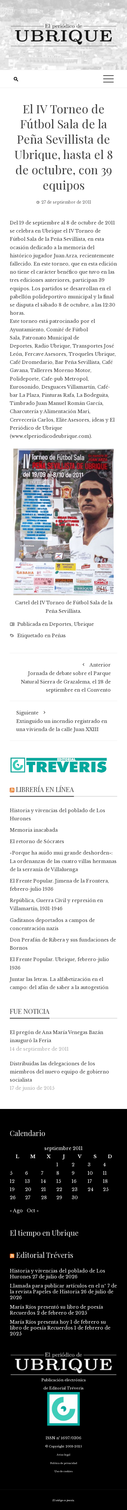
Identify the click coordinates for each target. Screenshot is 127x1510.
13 (27, 1181)
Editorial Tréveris (44, 1255)
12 (12, 1181)
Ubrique (84, 624)
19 (12, 1189)
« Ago (16, 1211)
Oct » (33, 1211)
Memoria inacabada (34, 830)
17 (90, 1181)
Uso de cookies (63, 1471)
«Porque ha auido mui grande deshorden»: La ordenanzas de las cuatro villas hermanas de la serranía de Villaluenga (63, 861)
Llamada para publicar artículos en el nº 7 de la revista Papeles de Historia (63, 1289)
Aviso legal (63, 1454)
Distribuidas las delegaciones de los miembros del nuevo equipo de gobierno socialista (59, 1072)
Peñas (59, 636)
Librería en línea (45, 789)
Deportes (60, 624)
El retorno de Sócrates (37, 841)
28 (44, 1198)
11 (105, 1173)
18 (105, 1181)
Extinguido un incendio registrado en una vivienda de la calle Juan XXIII (61, 721)
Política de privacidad (63, 1463)
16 (74, 1181)
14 (43, 1181)
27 (27, 1198)
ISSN (50, 1438)
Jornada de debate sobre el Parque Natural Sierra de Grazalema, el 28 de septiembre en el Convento (66, 677)
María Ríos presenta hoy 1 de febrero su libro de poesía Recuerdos (58, 1325)
